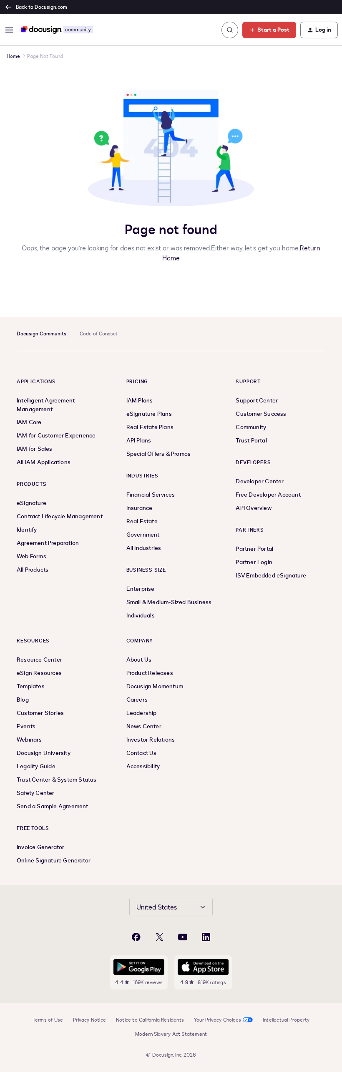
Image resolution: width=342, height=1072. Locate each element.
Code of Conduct (99, 333)
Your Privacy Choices (217, 1020)
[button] (9, 30)
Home (13, 56)
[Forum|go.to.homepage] (57, 30)
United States (156, 907)
